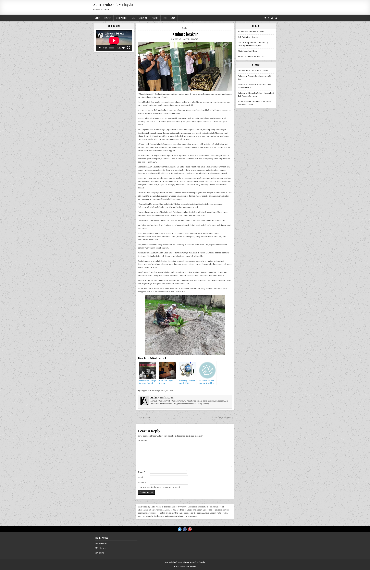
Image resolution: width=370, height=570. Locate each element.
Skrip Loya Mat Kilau (247, 51)
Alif (239, 70)
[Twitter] (265, 18)
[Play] (99, 47)
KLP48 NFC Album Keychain (251, 32)
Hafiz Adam (167, 397)
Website (142, 483)
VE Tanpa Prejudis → (224, 418)
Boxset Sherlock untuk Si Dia (251, 56)
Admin (97, 17)
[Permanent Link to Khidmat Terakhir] (185, 66)
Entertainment (121, 17)
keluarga (156, 391)
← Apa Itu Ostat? (143, 418)
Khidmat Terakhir (185, 34)
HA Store (99, 553)
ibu (149, 391)
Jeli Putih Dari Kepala (248, 37)
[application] (114, 40)
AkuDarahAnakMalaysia (113, 4)
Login (173, 17)
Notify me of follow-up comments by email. (160, 487)
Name (141, 472)
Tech (164, 17)
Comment (143, 440)
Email (141, 477)
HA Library (100, 548)
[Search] (276, 18)
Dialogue (107, 17)
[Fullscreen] (128, 47)
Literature (143, 17)
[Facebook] (268, 18)
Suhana (241, 76)
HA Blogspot (101, 543)
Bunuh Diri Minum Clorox (256, 70)
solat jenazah (167, 391)
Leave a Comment (191, 39)
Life (133, 17)
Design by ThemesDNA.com (185, 567)
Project (155, 17)
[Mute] (123, 47)
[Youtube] (272, 18)
